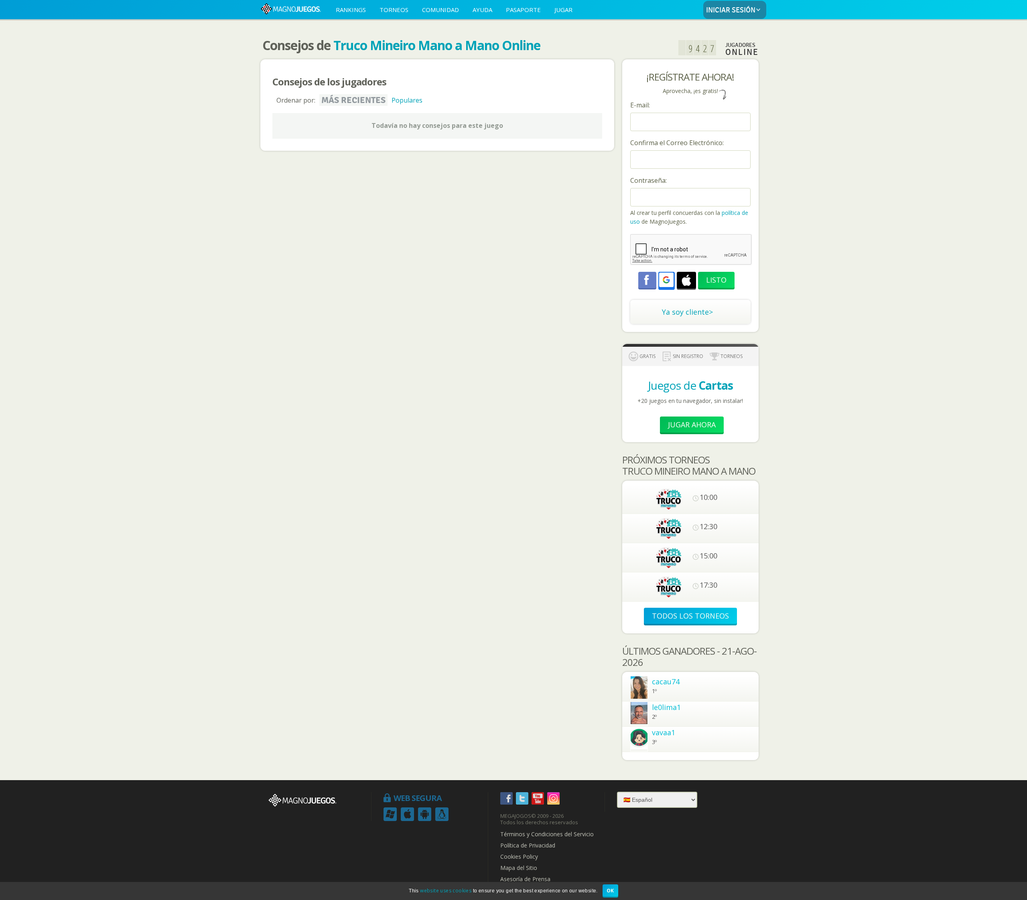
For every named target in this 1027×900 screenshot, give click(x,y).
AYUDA (482, 10)
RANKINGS (351, 10)
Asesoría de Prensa (525, 879)
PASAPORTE (523, 10)
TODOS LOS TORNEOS (690, 616)
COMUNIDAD (440, 10)
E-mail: (640, 105)
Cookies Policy (519, 856)
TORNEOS (394, 10)
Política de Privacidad (527, 845)
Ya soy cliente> (687, 312)
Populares (407, 100)
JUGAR (563, 10)
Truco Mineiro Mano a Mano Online (436, 45)
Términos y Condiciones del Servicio (547, 834)
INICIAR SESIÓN (730, 10)
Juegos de (690, 385)
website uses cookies (445, 890)
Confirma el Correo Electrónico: (677, 142)
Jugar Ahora (692, 424)
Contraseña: (648, 180)
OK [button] (610, 890)
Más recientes (353, 100)
